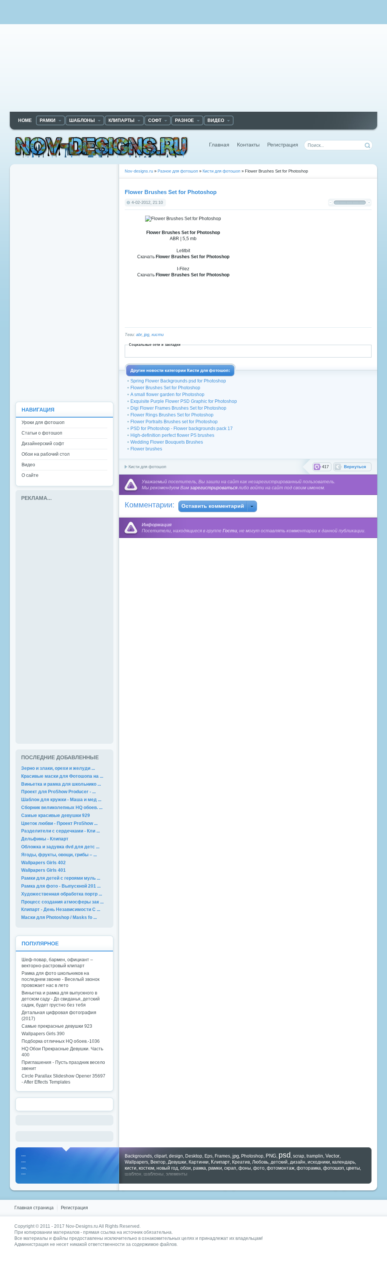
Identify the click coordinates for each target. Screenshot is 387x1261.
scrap (298, 1156)
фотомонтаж (280, 1168)
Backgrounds (138, 1156)
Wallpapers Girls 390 (43, 1033)
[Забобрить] (164, 351)
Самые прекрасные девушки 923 (57, 1026)
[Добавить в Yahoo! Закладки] (322, 351)
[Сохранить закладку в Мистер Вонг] (255, 351)
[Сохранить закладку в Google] (197, 351)
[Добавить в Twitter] (305, 351)
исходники (319, 1162)
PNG (271, 1156)
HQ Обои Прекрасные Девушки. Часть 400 (62, 1052)
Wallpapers (136, 1162)
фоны (244, 1168)
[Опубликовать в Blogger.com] (156, 351)
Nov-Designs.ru (82, 1226)
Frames (222, 1156)
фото (259, 1168)
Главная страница (34, 1207)
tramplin (315, 1156)
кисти (158, 334)
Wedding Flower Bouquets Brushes (166, 442)
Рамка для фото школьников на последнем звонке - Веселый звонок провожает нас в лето (60, 979)
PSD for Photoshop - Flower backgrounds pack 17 (181, 428)
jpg (146, 334)
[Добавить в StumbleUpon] (297, 351)
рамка (199, 1168)
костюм (146, 1168)
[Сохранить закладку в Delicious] (172, 351)
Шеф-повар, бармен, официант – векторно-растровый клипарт (57, 962)
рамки (215, 1168)
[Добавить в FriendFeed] (189, 351)
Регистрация (282, 145)
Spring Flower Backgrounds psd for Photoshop (178, 381)
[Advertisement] (193, 59)
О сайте (30, 475)
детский (279, 1162)
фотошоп (333, 1168)
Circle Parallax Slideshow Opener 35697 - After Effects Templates (63, 1079)
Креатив (241, 1162)
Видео (28, 464)
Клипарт (220, 1162)
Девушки (177, 1162)
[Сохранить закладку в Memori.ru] (247, 351)
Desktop (193, 1156)
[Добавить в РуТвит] (289, 351)
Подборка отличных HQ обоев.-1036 (61, 1041)
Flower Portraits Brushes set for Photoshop (174, 421)
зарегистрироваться (213, 487)
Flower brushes (146, 449)
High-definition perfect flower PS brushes (172, 435)
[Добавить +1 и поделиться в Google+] (206, 351)
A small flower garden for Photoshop (167, 394)
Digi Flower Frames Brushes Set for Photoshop (178, 408)
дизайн (297, 1162)
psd (285, 1155)
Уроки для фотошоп (43, 422)
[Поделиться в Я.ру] (339, 351)
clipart (160, 1156)
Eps (208, 1156)
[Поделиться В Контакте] (314, 351)
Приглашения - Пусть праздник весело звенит (63, 1065)
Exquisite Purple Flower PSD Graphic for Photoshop (183, 401)
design (176, 1156)
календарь (343, 1162)
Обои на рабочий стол (46, 454)
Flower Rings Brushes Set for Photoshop (172, 415)
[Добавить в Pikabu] (272, 351)
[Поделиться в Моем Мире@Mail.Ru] (239, 351)
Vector (332, 1156)
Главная (219, 145)
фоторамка (309, 1168)
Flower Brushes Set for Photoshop (165, 387)
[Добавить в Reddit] (280, 351)
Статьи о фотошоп (42, 433)
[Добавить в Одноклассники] (264, 351)
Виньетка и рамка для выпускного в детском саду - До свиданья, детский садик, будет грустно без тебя (61, 999)
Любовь (260, 1162)
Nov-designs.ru (101, 146)
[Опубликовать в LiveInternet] (222, 351)
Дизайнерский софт (43, 443)
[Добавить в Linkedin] (214, 351)
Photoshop (252, 1156)
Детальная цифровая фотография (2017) (59, 1015)
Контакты (248, 145)
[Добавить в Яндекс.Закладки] (330, 351)
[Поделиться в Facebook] (181, 351)
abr (139, 334)
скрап (230, 1168)
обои (185, 1168)
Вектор (158, 1162)
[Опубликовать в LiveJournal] (231, 351)
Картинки (199, 1162)
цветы (353, 1168)
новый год (167, 1168)
